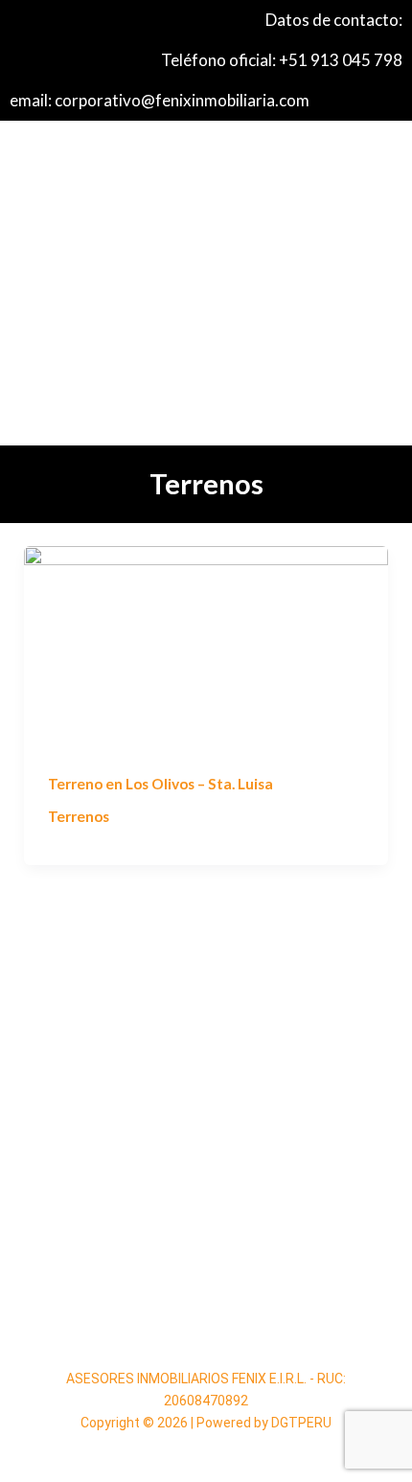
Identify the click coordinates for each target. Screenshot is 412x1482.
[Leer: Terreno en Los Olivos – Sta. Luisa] (205, 646)
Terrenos (78, 816)
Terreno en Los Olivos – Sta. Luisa (160, 783)
